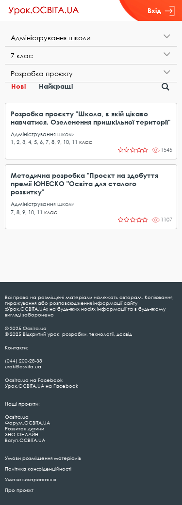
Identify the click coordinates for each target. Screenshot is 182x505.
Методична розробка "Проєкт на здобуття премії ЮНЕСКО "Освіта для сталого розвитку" (84, 183)
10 (66, 142)
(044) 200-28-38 (23, 360)
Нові (18, 86)
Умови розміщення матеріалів (43, 458)
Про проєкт (19, 490)
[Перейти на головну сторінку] (43, 11)
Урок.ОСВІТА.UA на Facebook (41, 386)
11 (75, 142)
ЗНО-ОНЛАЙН (21, 434)
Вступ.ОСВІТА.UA (25, 440)
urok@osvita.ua (23, 366)
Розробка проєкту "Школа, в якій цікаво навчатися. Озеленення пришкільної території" (90, 118)
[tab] (91, 38)
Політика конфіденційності (38, 469)
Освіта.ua (17, 417)
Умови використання (30, 479)
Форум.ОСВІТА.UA (27, 423)
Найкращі (56, 86)
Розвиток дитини (24, 428)
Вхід (154, 10)
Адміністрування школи (43, 134)
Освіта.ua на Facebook (34, 380)
